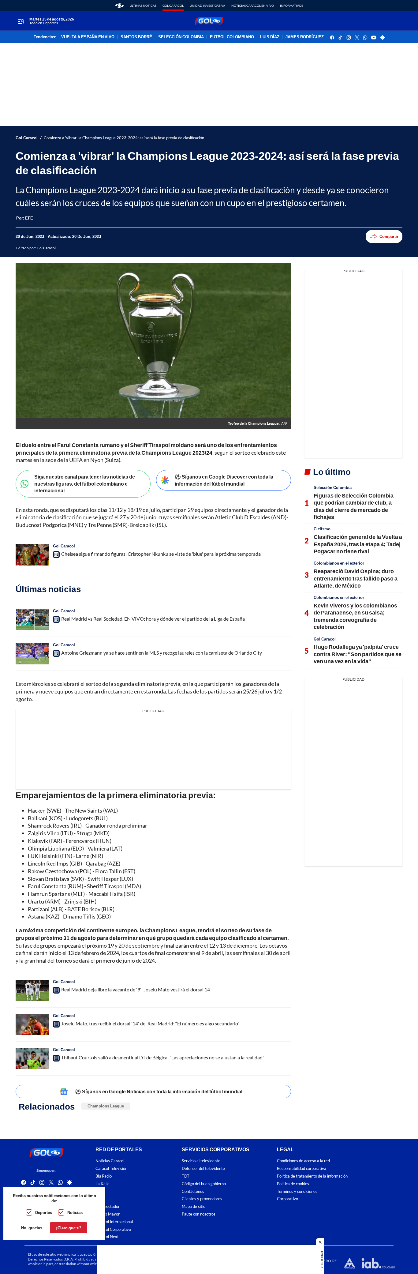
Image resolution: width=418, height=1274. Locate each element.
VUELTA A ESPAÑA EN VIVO (87, 37)
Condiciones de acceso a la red (303, 1161)
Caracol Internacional (114, 1222)
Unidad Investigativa (207, 5)
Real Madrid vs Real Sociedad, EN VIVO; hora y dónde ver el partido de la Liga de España (153, 619)
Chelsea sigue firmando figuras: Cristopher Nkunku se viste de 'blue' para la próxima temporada (161, 554)
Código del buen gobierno (204, 1184)
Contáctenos (193, 1191)
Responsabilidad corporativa (301, 1169)
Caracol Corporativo (113, 1229)
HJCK (100, 1191)
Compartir (388, 236)
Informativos (291, 5)
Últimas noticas (143, 5)
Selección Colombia (333, 487)
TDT (185, 1176)
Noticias (75, 1212)
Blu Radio (103, 1176)
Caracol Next (107, 1237)
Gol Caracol (173, 5)
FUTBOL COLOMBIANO (232, 37)
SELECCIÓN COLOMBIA (181, 37)
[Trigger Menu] (21, 21)
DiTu (99, 1199)
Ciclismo (322, 528)
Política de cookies (293, 1184)
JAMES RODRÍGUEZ (305, 37)
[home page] (119, 5)
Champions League (106, 1105)
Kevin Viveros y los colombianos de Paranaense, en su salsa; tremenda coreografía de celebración (355, 616)
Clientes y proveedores (202, 1199)
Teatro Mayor (107, 1214)
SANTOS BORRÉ (136, 37)
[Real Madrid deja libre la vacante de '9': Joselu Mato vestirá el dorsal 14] (32, 990)
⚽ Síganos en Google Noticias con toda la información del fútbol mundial (158, 1091)
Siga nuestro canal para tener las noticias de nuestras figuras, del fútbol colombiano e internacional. (84, 483)
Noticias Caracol (109, 1161)
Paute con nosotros (198, 1214)
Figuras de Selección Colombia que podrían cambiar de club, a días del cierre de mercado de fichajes (354, 506)
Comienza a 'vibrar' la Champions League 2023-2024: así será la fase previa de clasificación (124, 138)
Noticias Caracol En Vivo (252, 5)
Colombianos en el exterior (339, 563)
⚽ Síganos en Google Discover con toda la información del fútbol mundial (224, 480)
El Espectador (107, 1206)
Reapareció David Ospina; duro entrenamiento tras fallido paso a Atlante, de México (355, 578)
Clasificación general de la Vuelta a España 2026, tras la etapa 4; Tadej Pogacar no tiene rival (358, 543)
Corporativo (287, 1199)
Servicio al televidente (201, 1161)
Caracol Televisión (111, 1169)
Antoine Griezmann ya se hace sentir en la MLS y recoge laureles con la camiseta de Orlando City (161, 653)
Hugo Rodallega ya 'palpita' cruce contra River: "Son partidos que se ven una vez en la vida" (357, 653)
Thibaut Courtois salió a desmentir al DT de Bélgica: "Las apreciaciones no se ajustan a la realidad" (162, 1057)
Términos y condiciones (297, 1191)
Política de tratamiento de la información (312, 1176)
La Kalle (102, 1184)
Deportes (43, 1212)
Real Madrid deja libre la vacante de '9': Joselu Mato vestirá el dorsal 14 (135, 989)
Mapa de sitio (193, 1206)
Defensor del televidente (203, 1169)
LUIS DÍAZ (269, 37)
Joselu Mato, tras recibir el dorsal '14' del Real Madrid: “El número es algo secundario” (150, 1023)
